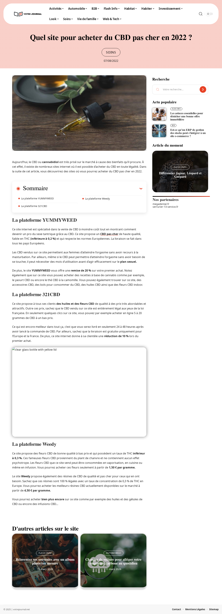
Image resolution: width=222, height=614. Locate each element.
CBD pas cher (109, 234)
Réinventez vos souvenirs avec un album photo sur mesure (45, 561)
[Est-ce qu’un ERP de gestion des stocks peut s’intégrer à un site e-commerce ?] (159, 131)
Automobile (113, 553)
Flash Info (45, 553)
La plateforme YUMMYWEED (37, 198)
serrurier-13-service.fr (165, 206)
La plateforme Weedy (97, 198)
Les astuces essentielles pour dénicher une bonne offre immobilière (186, 116)
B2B (173, 125)
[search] (200, 14)
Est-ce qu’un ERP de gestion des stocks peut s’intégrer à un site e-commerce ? (188, 133)
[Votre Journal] (27, 14)
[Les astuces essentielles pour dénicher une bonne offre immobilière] (159, 114)
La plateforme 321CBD (34, 206)
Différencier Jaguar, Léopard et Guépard (180, 175)
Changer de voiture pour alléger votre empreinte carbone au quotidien (113, 561)
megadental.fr (161, 204)
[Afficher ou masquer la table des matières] (95, 188)
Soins (111, 52)
